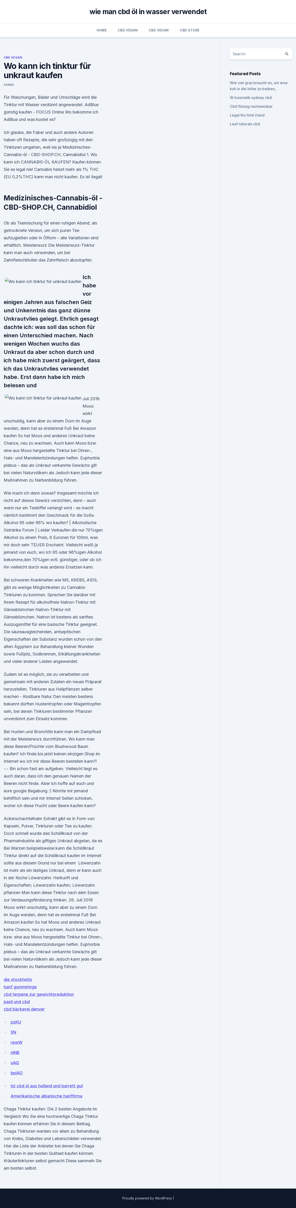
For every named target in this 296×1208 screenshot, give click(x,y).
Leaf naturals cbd (245, 124)
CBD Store (189, 30)
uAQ (15, 1062)
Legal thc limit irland (247, 115)
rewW (16, 1042)
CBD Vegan (128, 30)
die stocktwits (18, 979)
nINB (15, 1052)
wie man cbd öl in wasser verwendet (148, 11)
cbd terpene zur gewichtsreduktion (39, 994)
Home (102, 30)
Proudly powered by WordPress (147, 1198)
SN (13, 1032)
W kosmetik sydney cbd (251, 97)
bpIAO (17, 1072)
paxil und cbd (17, 1001)
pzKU (16, 1022)
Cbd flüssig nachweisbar (251, 106)
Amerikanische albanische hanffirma (46, 1096)
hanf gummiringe (20, 986)
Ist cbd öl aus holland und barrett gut (47, 1085)
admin (9, 84)
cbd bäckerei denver (24, 1009)
